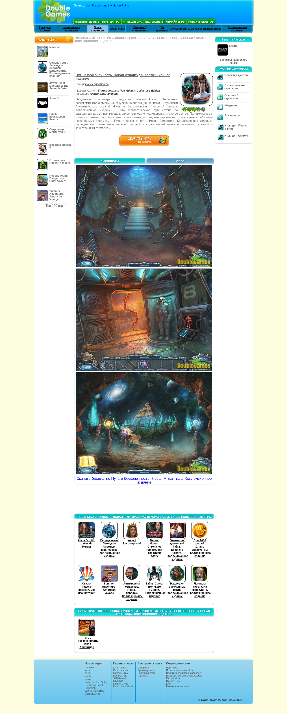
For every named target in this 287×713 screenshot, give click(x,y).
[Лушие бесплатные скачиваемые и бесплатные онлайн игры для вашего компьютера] (54, 12)
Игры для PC (111, 21)
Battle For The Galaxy (97, 682)
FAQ (168, 683)
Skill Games (119, 678)
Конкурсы (142, 675)
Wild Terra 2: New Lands (94, 692)
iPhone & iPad (120, 683)
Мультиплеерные (87, 21)
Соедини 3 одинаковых (232, 97)
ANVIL (88, 673)
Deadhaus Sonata (94, 685)
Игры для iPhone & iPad (235, 127)
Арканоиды (232, 115)
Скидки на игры (146, 673)
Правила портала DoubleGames (184, 675)
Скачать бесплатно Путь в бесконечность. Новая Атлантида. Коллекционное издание (144, 480)
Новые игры (93, 663)
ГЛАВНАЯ (81, 38)
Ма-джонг (230, 105)
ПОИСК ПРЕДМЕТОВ (129, 38)
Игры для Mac (132, 21)
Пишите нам (173, 681)
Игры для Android (236, 135)
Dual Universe (92, 693)
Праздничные (117, 29)
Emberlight (90, 688)
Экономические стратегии (234, 87)
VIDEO (180, 161)
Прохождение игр (147, 670)
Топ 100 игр (54, 206)
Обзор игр (143, 667)
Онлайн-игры (175, 21)
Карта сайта (173, 678)
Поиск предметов (201, 21)
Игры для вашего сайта (179, 670)
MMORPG (119, 681)
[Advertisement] (143, 57)
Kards (88, 676)
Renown (89, 667)
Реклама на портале (177, 686)
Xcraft (88, 670)
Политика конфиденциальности (184, 673)
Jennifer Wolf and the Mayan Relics (107, 5)
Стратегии (215, 29)
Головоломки (200, 29)
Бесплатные (154, 21)
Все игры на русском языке (234, 61)
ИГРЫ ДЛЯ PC (101, 38)
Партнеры (172, 667)
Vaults (88, 679)
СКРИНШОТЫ (110, 161)
